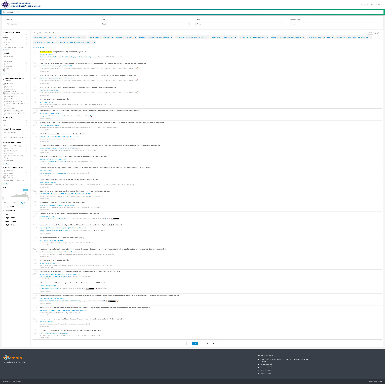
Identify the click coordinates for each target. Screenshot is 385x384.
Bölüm (198, 20)
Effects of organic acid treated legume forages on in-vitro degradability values (70, 214)
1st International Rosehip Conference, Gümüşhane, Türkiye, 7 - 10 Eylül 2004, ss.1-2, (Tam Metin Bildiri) (68, 150)
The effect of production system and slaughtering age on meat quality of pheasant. (70, 330)
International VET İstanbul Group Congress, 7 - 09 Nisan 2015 (57, 139)
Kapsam (9, 20)
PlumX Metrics (100, 230)
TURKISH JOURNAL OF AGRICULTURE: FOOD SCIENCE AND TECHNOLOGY (60, 301)
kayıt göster (378, 33)
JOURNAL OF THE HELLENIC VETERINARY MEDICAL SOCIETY (56, 219)
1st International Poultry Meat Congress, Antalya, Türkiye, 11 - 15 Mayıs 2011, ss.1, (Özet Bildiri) (66, 243)
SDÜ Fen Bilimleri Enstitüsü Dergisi (49, 288)
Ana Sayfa (6, 362)
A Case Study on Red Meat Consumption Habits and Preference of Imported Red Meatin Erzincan (75, 191)
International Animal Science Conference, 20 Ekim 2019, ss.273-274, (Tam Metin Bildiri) (64, 324)
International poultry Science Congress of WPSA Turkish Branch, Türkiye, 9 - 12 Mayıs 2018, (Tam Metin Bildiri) (70, 335)
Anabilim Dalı (295, 20)
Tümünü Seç (9, 83)
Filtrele (25, 190)
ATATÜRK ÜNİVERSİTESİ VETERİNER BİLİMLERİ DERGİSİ (54, 277)
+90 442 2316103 (266, 373)
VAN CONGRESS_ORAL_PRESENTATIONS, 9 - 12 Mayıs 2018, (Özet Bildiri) (60, 313)
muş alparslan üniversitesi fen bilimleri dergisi (53, 116)
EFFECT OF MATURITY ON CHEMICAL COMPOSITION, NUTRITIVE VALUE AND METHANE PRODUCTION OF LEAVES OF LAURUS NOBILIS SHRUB (88, 75)
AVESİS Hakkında (15, 362)
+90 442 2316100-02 (267, 367)
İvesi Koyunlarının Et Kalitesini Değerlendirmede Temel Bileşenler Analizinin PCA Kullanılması (74, 283)
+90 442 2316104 (266, 370)
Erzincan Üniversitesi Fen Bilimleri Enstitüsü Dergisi (54, 230)
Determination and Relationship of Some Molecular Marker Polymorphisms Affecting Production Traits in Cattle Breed (82, 319)
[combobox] (50, 24)
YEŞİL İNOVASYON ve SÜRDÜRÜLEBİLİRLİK (54, 99)
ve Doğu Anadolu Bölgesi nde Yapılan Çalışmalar (63, 52)
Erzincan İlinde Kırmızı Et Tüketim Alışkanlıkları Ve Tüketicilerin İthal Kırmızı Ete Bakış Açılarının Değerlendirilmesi (81, 225)
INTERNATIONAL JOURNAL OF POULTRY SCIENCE (53, 161)
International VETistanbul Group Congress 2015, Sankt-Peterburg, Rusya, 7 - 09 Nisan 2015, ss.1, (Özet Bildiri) (70, 207)
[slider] (3, 198)
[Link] (117, 128)
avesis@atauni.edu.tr (267, 364)
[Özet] (105, 219)
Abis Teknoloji (373, 382)
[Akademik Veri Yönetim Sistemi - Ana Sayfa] (6, 4)
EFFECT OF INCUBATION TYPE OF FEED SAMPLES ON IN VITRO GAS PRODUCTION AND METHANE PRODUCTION (78, 87)
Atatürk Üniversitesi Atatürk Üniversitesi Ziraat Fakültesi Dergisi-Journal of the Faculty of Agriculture (67, 57)
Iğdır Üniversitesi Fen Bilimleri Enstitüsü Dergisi (53, 173)
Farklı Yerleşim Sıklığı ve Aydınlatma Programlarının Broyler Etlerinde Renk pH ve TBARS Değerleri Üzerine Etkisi (80, 271)
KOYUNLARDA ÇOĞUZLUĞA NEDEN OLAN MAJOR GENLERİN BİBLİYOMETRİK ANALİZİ (69, 180)
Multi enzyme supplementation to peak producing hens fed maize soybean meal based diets (73, 156)
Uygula (23, 203)
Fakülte (103, 20)
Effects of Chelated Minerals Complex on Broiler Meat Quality (62, 238)
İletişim (24, 362)
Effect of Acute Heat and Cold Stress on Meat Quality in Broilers (63, 134)
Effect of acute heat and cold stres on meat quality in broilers (62, 202)
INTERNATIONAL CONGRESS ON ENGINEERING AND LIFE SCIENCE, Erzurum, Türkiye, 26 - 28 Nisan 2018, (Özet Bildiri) (72, 196)
